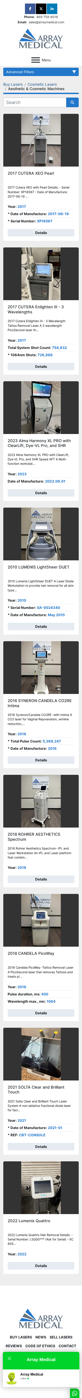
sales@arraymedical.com (46, 22)
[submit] (72, 102)
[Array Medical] (41, 1318)
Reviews (14, 1346)
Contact (67, 1346)
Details (41, 233)
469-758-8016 (46, 17)
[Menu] (35, 60)
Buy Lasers (21, 1337)
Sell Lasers (61, 1337)
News (40, 1337)
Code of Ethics (40, 1346)
